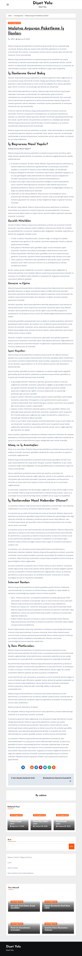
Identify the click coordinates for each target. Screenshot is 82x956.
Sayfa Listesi (13, 868)
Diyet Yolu (42, 3)
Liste (9, 863)
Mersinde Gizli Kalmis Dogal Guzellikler (16, 821)
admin (12, 39)
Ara (9, 840)
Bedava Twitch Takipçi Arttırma (20, 857)
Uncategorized (14, 23)
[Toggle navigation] (7, 4)
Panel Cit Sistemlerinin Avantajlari (61, 821)
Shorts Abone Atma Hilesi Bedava (20, 873)
